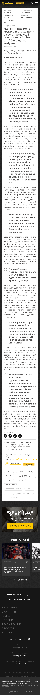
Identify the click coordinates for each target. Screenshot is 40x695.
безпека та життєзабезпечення (25, 476)
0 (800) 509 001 (20, 664)
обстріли (9, 475)
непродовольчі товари (13, 489)
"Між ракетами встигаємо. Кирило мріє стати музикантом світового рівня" (15, 570)
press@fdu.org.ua (20, 648)
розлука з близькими (25, 493)
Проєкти (8, 628)
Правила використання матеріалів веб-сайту (20, 676)
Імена (6, 615)
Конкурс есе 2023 (11, 497)
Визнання (9, 611)
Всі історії (22, 580)
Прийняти (13, 691)
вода (21, 480)
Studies (7, 632)
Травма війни (11, 624)
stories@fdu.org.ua (20, 656)
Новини (7, 620)
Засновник (10, 607)
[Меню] (36, 3)
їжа (9, 493)
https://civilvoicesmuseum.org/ (25, 459)
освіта (8, 480)
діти (8, 471)
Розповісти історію (20, 526)
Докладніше (30, 691)
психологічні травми (24, 471)
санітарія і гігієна (11, 484)
